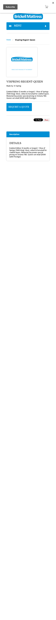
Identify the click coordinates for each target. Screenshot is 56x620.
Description (14, 134)
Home (8, 40)
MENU (17, 26)
